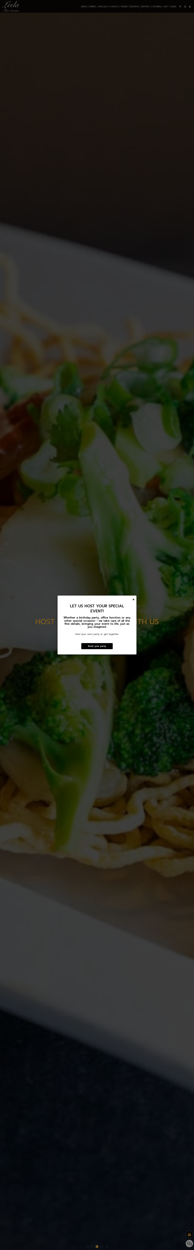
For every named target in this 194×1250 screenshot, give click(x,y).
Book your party (97, 646)
